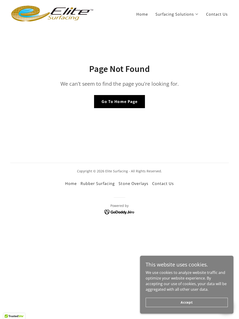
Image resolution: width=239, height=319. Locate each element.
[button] (177, 14)
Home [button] (71, 183)
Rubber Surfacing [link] (98, 183)
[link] (52, 13)
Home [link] (142, 14)
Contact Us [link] (217, 14)
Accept (187, 302)
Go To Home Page (119, 101)
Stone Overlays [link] (133, 183)
